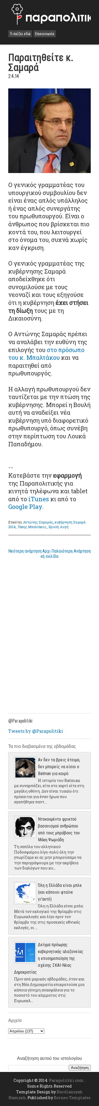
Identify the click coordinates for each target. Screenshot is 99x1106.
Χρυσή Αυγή (58, 527)
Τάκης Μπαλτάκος (32, 527)
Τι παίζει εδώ (20, 34)
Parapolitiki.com (66, 1080)
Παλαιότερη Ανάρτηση (71, 551)
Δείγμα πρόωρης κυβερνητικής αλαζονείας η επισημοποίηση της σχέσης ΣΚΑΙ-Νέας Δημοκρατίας (48, 958)
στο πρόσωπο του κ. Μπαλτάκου (46, 354)
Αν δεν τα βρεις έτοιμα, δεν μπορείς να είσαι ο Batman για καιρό (59, 766)
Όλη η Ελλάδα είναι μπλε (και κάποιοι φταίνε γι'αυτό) (60, 892)
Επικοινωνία (44, 34)
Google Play (25, 507)
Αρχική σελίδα (49, 553)
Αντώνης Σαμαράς (38, 522)
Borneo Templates (72, 1097)
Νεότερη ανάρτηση (25, 551)
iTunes (38, 499)
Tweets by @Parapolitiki (35, 731)
